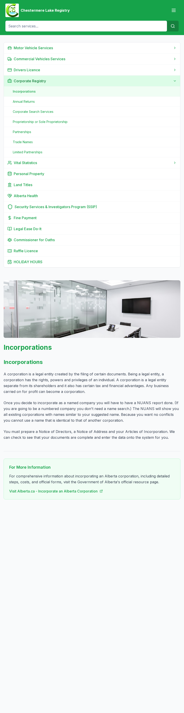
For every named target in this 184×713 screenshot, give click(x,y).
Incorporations (24, 91)
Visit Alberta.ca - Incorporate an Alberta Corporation (53, 491)
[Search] (173, 26)
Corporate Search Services (33, 112)
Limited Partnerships (27, 152)
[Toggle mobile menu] (174, 10)
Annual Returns (24, 101)
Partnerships (22, 132)
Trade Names (23, 142)
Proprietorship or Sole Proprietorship (40, 122)
